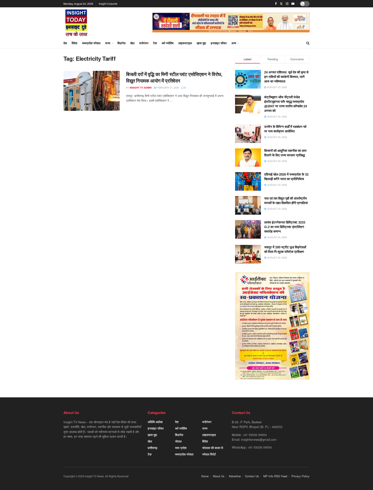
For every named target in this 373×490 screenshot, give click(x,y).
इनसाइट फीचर (219, 43)
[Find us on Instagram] (287, 3)
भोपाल (178, 441)
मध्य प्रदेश (180, 448)
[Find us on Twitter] (281, 3)
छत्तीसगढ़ (152, 448)
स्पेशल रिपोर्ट (209, 454)
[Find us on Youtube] (292, 3)
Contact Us (252, 476)
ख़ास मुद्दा (201, 43)
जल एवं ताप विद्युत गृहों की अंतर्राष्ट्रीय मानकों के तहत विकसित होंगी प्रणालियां (286, 200)
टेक (155, 43)
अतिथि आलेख (155, 422)
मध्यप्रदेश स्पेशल (91, 43)
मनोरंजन (143, 43)
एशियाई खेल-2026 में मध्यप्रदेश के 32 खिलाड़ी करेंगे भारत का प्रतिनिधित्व (286, 176)
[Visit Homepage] (76, 22)
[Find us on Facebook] (276, 3)
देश (65, 43)
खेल (132, 43)
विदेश (74, 43)
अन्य (233, 43)
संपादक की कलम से (212, 448)
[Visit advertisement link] (231, 22)
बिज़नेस (121, 43)
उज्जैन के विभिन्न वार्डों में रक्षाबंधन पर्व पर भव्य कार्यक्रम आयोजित (285, 128)
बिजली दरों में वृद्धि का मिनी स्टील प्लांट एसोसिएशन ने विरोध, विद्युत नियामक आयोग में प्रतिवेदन (174, 77)
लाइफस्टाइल (185, 43)
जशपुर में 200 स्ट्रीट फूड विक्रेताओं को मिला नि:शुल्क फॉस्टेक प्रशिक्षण (285, 249)
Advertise (235, 476)
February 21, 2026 (167, 87)
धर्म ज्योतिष (168, 43)
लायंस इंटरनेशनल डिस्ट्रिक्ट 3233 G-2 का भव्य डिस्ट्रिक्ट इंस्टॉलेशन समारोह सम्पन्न (284, 227)
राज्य (107, 43)
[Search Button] (308, 43)
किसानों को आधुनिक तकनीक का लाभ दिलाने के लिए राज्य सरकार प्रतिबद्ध (285, 152)
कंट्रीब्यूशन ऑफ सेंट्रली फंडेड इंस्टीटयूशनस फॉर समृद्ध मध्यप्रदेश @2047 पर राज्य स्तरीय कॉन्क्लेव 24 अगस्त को (285, 104)
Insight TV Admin (141, 87)
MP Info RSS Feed (275, 476)
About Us (218, 476)
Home (205, 476)
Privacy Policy (300, 476)
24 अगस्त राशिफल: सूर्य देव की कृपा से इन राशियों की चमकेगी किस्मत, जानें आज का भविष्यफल (286, 77)
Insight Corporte (108, 3)
